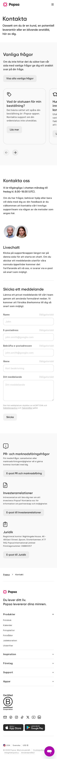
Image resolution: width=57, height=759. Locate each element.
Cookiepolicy (38, 750)
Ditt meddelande (12, 377)
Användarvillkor (28, 753)
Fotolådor (8, 635)
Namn (6, 314)
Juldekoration (10, 640)
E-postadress (10, 330)
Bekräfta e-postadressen (17, 345)
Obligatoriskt (46, 314)
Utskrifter (8, 645)
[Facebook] (11, 717)
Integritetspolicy (11, 753)
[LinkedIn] (39, 717)
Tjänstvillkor (27, 408)
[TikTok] (22, 717)
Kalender (7, 625)
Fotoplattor (9, 630)
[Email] (5, 717)
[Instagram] (16, 717)
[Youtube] (33, 717)
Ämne (6, 361)
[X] (28, 717)
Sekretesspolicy (10, 408)
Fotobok (7, 620)
